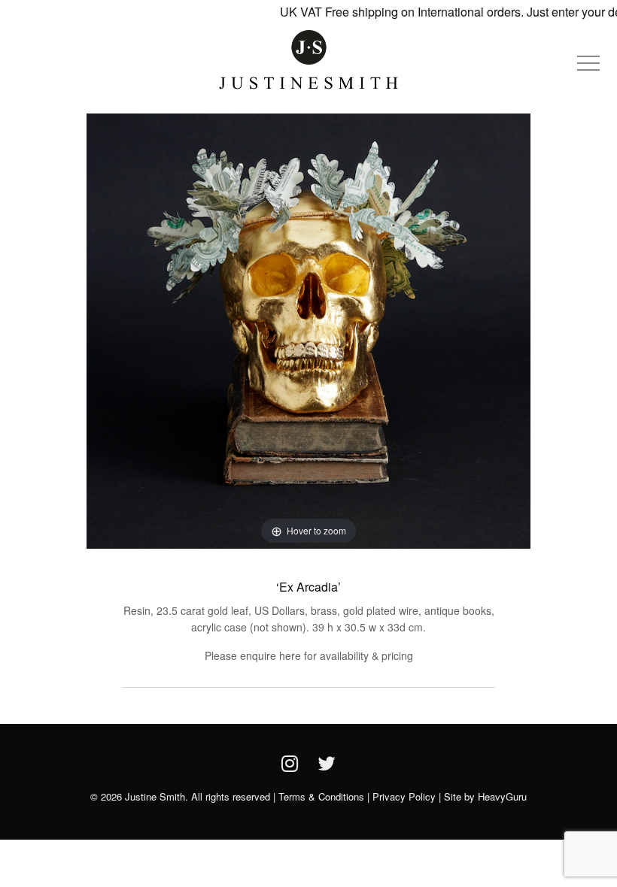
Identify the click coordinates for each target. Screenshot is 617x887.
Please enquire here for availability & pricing (309, 655)
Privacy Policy (404, 796)
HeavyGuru (502, 796)
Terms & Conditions (321, 796)
